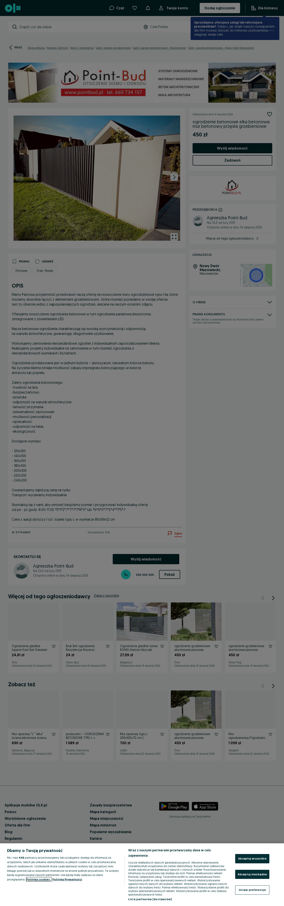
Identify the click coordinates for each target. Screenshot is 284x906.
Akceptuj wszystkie (252, 858)
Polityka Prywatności (67, 879)
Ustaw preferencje (252, 890)
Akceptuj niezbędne (252, 874)
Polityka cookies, (38, 879)
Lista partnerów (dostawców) (150, 899)
